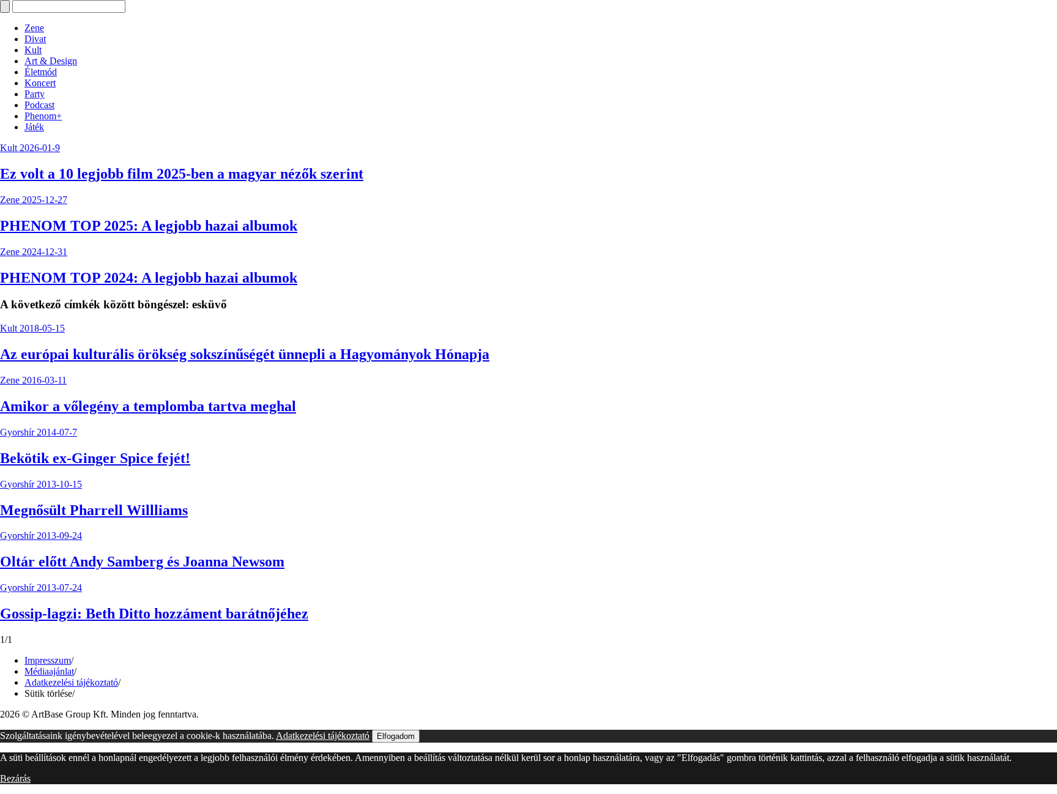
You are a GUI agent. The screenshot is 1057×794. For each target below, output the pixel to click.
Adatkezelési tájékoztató (71, 682)
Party (34, 94)
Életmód (40, 72)
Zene (34, 28)
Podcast (39, 105)
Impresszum (47, 660)
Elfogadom (396, 736)
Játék (34, 127)
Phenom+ (43, 116)
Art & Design (50, 61)
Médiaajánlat (49, 671)
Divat (35, 39)
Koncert (40, 83)
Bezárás (15, 778)
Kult (33, 50)
